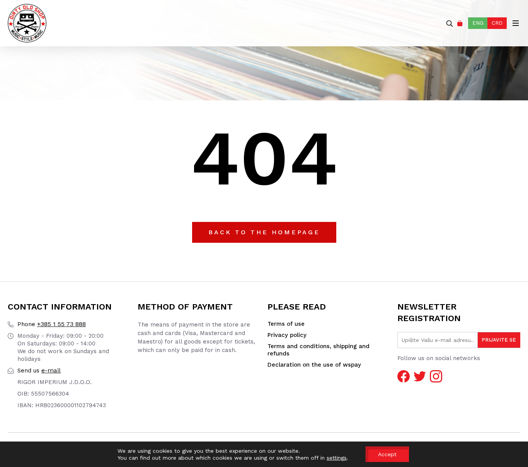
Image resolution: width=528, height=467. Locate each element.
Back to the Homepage (264, 232)
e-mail (39, 370)
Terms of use (286, 323)
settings (337, 458)
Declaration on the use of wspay (314, 364)
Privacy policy (287, 335)
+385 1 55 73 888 (51, 324)
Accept (387, 454)
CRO (497, 23)
